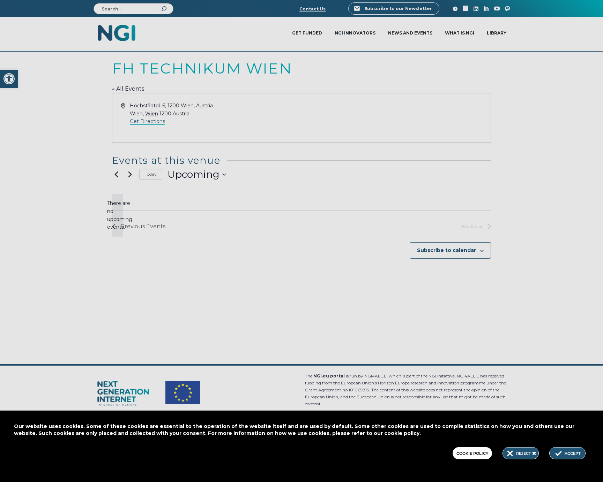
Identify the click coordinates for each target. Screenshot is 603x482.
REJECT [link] (524, 453)
